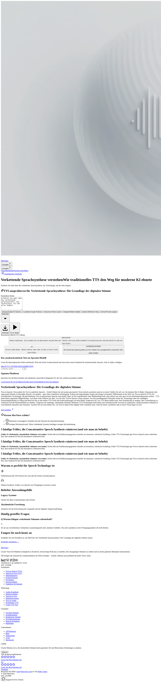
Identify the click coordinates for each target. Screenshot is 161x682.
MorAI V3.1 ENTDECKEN (12, 366)
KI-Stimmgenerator (13, 619)
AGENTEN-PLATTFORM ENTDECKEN (17, 382)
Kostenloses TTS (12, 603)
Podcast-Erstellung (13, 621)
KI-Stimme (10, 580)
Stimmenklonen (11, 576)
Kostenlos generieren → (10, 542)
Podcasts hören (19, 271)
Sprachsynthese (11, 582)
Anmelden (8, 274)
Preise (3, 271)
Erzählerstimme (11, 615)
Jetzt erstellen (6, 410)
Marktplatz (9, 271)
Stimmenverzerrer (12, 598)
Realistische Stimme (13, 617)
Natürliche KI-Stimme (14, 584)
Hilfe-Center (42, 672)
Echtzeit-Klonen (12, 578)
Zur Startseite (17, 274)
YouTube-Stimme (12, 613)
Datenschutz (10, 636)
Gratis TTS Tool (12, 605)
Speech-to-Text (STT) (14, 573)
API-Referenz (11, 631)
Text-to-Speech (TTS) (14, 571)
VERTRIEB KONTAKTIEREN (46, 382)
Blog (26, 271)
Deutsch (5, 652)
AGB (8, 638)
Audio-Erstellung (12, 592)
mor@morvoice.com (24, 672)
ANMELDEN (28, 366)
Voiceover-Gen (11, 596)
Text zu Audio (11, 601)
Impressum (10, 640)
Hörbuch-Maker (12, 594)
